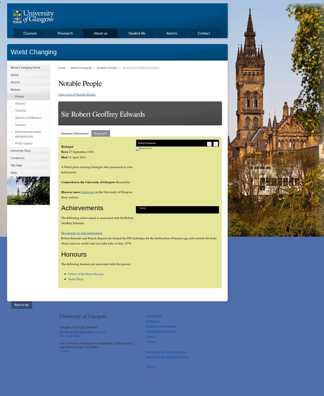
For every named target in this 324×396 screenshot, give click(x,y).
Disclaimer (153, 321)
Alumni (171, 33)
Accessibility (154, 316)
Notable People (107, 68)
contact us (99, 332)
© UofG (151, 342)
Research (65, 33)
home (62, 68)
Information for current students (166, 352)
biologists (87, 192)
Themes (20, 103)
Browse (15, 89)
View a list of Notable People (77, 94)
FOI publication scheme (161, 331)
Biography (101, 133)
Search (15, 82)
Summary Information (75, 133)
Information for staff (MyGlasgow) (167, 357)
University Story (21, 150)
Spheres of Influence (28, 118)
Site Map (16, 165)
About (14, 75)
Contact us (17, 158)
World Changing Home (25, 67)
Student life (136, 33)
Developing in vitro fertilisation (81, 233)
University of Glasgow (33, 16)
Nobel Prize (75, 279)
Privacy (151, 336)
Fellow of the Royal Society (86, 274)
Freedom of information (161, 326)
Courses (30, 33)
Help (14, 172)
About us (100, 33)
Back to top (21, 305)
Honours (20, 125)
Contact (204, 33)
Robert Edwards (147, 143)
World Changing (34, 52)
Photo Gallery (23, 143)
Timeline (20, 110)
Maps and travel (70, 336)
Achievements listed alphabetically (28, 134)
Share (150, 367)
